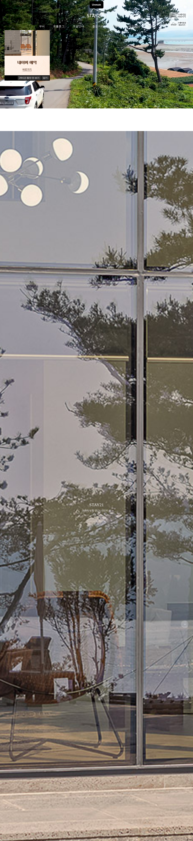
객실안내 (78, 26)
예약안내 (134, 26)
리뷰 (151, 26)
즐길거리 (98, 26)
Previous (8, 624)
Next (184, 624)
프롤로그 (59, 26)
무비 (42, 26)
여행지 (116, 26)
